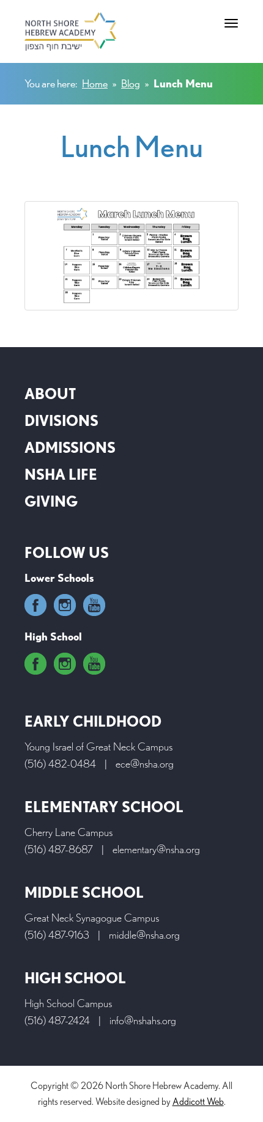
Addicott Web (198, 1101)
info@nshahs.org (142, 1020)
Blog (130, 83)
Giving (51, 501)
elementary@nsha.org (156, 849)
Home (95, 83)
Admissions (70, 448)
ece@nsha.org (145, 763)
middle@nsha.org (144, 934)
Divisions (61, 421)
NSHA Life (60, 474)
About (50, 394)
